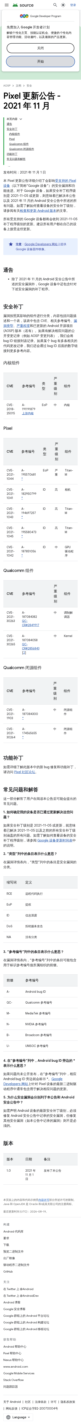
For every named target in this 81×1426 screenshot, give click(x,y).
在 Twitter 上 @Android (18, 1289)
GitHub (8, 1271)
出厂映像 (9, 1258)
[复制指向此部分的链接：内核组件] (24, 363)
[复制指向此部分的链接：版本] (17, 1143)
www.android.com (15, 1366)
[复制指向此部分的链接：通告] (17, 270)
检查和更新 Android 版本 (38, 211)
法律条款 (41, 1401)
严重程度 (23, 326)
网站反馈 (11, 1408)
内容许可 (43, 1200)
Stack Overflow (13, 1380)
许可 (53, 1401)
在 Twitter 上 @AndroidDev (21, 1296)
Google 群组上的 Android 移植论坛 (26, 1329)
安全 (29, 85)
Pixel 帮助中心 (12, 1353)
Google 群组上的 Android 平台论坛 (26, 1316)
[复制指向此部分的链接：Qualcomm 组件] (37, 570)
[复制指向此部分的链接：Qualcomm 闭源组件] (46, 668)
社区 (28, 1401)
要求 (6, 1238)
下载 (6, 1245)
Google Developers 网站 (41, 244)
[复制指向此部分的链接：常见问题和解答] (42, 790)
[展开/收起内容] (20, 119)
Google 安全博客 (14, 1309)
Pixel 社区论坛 (24, 772)
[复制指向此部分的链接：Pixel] (16, 428)
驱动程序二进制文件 (16, 1265)
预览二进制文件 (13, 1251)
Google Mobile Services (18, 1373)
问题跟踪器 (10, 1386)
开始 (40, 61)
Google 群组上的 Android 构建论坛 (26, 1322)
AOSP (6, 85)
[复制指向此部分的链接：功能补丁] (27, 758)
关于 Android (12, 1401)
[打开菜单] (6, 5)
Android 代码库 (13, 1231)
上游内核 (28, 413)
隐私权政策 (68, 1401)
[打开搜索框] (55, 5)
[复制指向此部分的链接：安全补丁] (27, 307)
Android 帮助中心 (14, 1346)
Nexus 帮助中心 (13, 1360)
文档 (18, 85)
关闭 (40, 48)
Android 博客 (12, 1302)
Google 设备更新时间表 (54, 840)
